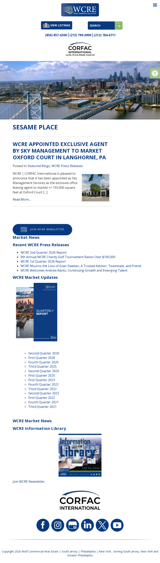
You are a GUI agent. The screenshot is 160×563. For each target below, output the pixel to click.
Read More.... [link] (22, 199)
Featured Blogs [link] (39, 166)
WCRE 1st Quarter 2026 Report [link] (43, 261)
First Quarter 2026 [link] (41, 358)
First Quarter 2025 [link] (41, 375)
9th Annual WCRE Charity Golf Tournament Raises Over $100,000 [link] (67, 257)
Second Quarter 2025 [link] (43, 371)
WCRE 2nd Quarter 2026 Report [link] (43, 252)
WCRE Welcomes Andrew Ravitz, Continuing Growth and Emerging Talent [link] (73, 270)
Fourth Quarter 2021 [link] (43, 402)
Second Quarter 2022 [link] (43, 393)
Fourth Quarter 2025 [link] (43, 362)
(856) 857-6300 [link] (56, 35)
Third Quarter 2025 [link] (42, 366)
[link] (155, 73)
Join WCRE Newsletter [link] (47, 229)
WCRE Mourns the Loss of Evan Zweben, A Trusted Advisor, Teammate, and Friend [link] (80, 266)
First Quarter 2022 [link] (41, 398)
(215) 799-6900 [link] (80, 35)
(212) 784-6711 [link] (105, 35)
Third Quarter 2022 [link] (42, 389)
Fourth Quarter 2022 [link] (43, 384)
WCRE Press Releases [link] (67, 166)
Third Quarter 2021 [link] (42, 407)
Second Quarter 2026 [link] (43, 353)
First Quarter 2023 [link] (41, 380)
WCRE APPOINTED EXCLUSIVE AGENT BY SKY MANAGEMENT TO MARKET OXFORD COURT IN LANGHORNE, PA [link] (60, 150)
